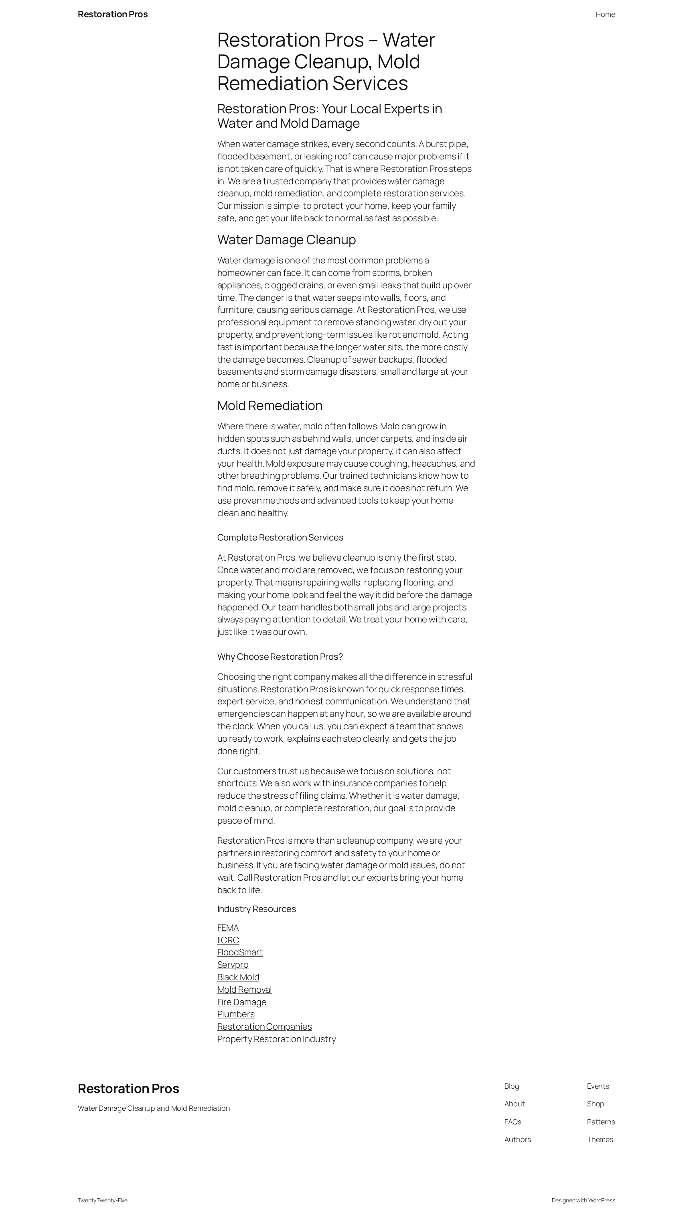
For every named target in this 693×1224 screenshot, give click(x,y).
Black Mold (238, 977)
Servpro (233, 965)
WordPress (601, 1200)
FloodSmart (240, 952)
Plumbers (236, 1014)
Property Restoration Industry (276, 1039)
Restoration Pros (113, 14)
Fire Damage (242, 1002)
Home (605, 14)
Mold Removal (244, 989)
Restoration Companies (264, 1026)
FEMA (228, 928)
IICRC (228, 940)
